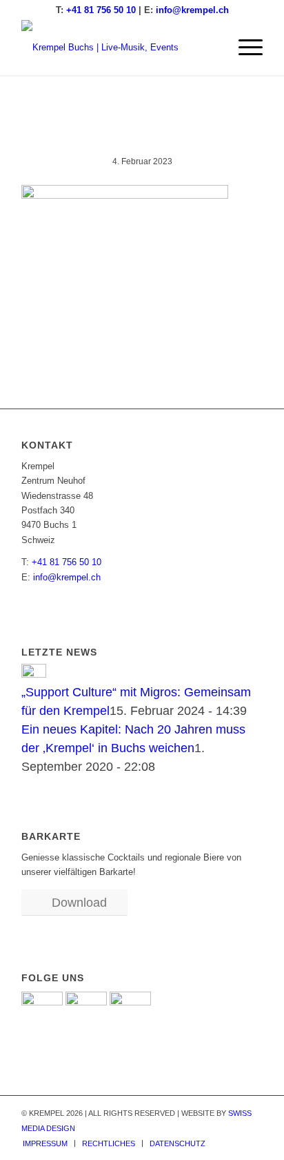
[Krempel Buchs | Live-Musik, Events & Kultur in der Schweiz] (117, 47)
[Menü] (244, 47)
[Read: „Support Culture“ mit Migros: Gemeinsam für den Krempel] (33, 674)
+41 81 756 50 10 (101, 10)
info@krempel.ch (192, 10)
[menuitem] (244, 47)
